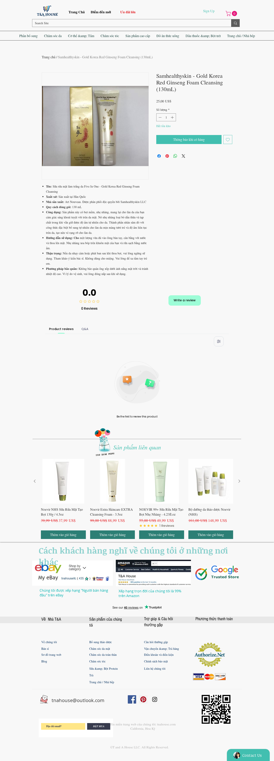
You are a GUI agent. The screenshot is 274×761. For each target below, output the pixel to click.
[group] (137, 499)
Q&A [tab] (84, 329)
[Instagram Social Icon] (154, 699)
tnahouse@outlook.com (78, 700)
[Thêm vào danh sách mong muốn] (227, 139)
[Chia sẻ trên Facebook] (159, 156)
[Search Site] (235, 23)
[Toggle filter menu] (219, 341)
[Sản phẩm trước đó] (34, 481)
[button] (232, 13)
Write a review (185, 300)
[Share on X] (183, 156)
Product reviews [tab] (61, 329)
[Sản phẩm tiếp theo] (239, 481)
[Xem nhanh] (63, 481)
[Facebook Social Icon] (132, 699)
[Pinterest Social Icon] (143, 699)
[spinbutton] (166, 117)
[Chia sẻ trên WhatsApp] (175, 156)
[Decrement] (159, 117)
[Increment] (172, 117)
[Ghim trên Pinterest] (167, 156)
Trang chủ (48, 57)
